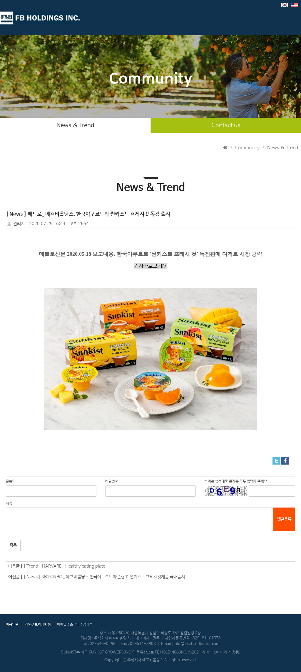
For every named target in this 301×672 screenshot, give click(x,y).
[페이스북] (285, 460)
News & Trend (75, 125)
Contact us (226, 125)
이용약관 (12, 625)
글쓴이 (11, 481)
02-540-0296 (103, 644)
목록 (13, 545)
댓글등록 (284, 519)
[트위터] (276, 460)
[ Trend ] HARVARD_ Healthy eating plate (64, 566)
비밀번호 (111, 481)
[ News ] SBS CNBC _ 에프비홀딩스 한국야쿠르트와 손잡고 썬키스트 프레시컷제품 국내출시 (104, 576)
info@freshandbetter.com (197, 644)
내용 (9, 503)
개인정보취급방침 (38, 625)
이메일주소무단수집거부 (75, 625)
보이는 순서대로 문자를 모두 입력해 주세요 (236, 481)
